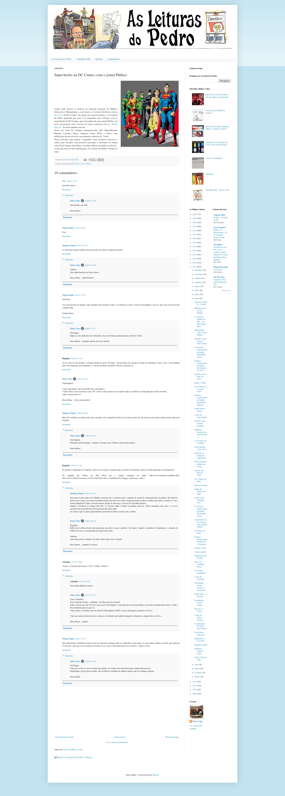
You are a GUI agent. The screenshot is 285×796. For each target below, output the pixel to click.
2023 (194, 226)
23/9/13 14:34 (90, 661)
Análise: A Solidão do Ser (221, 218)
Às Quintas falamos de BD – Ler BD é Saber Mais (200, 321)
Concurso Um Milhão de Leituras (215, 111)
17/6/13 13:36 (76, 465)
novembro (199, 274)
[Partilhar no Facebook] (99, 159)
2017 (194, 250)
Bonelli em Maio (200, 644)
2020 (194, 238)
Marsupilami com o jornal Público (200, 332)
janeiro (198, 676)
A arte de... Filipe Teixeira (198, 617)
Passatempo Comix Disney (199, 602)
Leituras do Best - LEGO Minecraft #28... (220, 282)
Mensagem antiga (172, 737)
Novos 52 (58, 114)
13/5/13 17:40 (90, 200)
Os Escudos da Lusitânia (200, 441)
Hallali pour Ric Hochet (200, 556)
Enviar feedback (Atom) (73, 749)
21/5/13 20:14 (80, 227)
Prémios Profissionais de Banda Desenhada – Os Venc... (200, 365)
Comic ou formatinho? (214, 158)
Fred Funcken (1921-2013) (200, 448)
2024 (194, 222)
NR (63, 181)
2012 (194, 681)
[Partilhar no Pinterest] (102, 159)
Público (89, 164)
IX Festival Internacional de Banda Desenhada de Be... (200, 352)
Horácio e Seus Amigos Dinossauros (200, 341)
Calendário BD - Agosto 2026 (217, 189)
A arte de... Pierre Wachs (200, 415)
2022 (194, 230)
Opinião (99, 58)
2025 (194, 218)
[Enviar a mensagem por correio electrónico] (85, 159)
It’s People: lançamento (200, 571)
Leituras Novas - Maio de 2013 (200, 376)
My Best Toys (219, 277)
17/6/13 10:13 (90, 435)
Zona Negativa (220, 227)
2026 (194, 214)
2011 (194, 685)
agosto (197, 286)
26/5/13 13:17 (90, 328)
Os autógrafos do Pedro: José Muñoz (200, 626)
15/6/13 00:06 (82, 413)
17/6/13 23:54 (90, 493)
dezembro (199, 270)
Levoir (83, 164)
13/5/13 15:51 (71, 181)
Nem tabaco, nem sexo (199, 633)
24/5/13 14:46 (90, 265)
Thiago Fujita (68, 227)
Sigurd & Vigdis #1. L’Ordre (200, 303)
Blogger (156, 774)
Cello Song (218, 269)
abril (197, 664)
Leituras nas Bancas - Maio (199, 472)
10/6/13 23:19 (76, 358)
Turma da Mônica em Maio (200, 491)
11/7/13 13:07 (84, 581)
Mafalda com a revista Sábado (200, 310)
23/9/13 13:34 (80, 638)
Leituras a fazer (200, 547)
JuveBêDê (218, 244)
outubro (198, 278)
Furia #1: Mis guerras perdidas (199, 423)
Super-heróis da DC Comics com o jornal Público (200, 523)
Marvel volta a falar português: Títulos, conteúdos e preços (217, 127)
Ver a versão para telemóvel (117, 742)
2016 (194, 254)
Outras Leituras (200, 551)
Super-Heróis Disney (199, 409)
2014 (194, 262)
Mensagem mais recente (64, 737)
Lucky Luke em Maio (200, 658)
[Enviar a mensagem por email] (90, 159)
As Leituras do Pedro (61, 58)
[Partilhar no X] (96, 159)
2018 (194, 246)
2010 (194, 689)
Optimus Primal (69, 245)
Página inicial (119, 737)
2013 (194, 266)
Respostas (69, 195)
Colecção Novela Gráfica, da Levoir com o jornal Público (217, 143)
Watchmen (210, 174)
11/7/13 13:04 (76, 562)
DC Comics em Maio (200, 480)
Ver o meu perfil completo (196, 727)
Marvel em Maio (200, 485)
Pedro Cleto (75, 200)
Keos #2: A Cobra (199, 609)
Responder (66, 189)
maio (197, 298)
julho (197, 290)
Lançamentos (114, 58)
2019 (194, 242)
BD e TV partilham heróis (199, 564)
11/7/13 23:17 (90, 595)
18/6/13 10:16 (90, 521)
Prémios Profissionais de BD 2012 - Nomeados (200, 540)
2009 (194, 693)
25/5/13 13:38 (80, 295)
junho (197, 294)
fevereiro (198, 672)
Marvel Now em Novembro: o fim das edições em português (217, 95)
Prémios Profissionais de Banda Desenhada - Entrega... (200, 400)
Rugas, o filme (200, 382)
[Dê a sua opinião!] (93, 159)
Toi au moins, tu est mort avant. (200, 389)
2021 (194, 234)
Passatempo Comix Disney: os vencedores (200, 586)
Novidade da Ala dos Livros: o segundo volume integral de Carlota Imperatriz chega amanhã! (221, 253)
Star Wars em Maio (199, 531)
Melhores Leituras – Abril (199, 651)
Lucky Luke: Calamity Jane (199, 500)
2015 (194, 258)
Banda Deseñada (221, 267)
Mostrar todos (226, 290)
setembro (198, 282)
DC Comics (75, 164)
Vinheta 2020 (219, 215)
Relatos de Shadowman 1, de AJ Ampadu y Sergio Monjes (220, 233)
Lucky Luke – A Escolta (200, 595)
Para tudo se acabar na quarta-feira (200, 455)
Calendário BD (83, 58)
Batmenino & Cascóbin (199, 639)
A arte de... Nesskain (199, 577)
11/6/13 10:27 (82, 379)
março (197, 668)
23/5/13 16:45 (82, 245)
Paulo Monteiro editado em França (200, 464)
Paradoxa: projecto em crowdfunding (200, 433)
